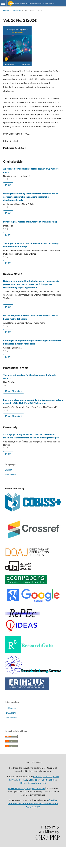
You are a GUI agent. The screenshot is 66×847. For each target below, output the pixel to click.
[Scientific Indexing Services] (33, 673)
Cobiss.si (37, 776)
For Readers (10, 708)
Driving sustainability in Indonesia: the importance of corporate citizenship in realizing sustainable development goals (30, 196)
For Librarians (11, 717)
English (8, 469)
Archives (17, 10)
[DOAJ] (27, 556)
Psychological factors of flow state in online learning (30, 221)
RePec (23, 783)
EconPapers (35, 779)
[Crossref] (33, 542)
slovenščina (10, 474)
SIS (44, 783)
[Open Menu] (3, 3)
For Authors (10, 713)
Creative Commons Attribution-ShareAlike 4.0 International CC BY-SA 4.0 (33, 803)
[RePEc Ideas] (22, 631)
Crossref (47, 776)
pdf (9, 184)
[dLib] (18, 570)
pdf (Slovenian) (15, 391)
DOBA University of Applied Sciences (26, 788)
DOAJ (12, 779)
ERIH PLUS (21, 779)
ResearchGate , (35, 783)
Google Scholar (48, 779)
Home (6, 10)
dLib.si (56, 776)
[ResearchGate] (29, 652)
